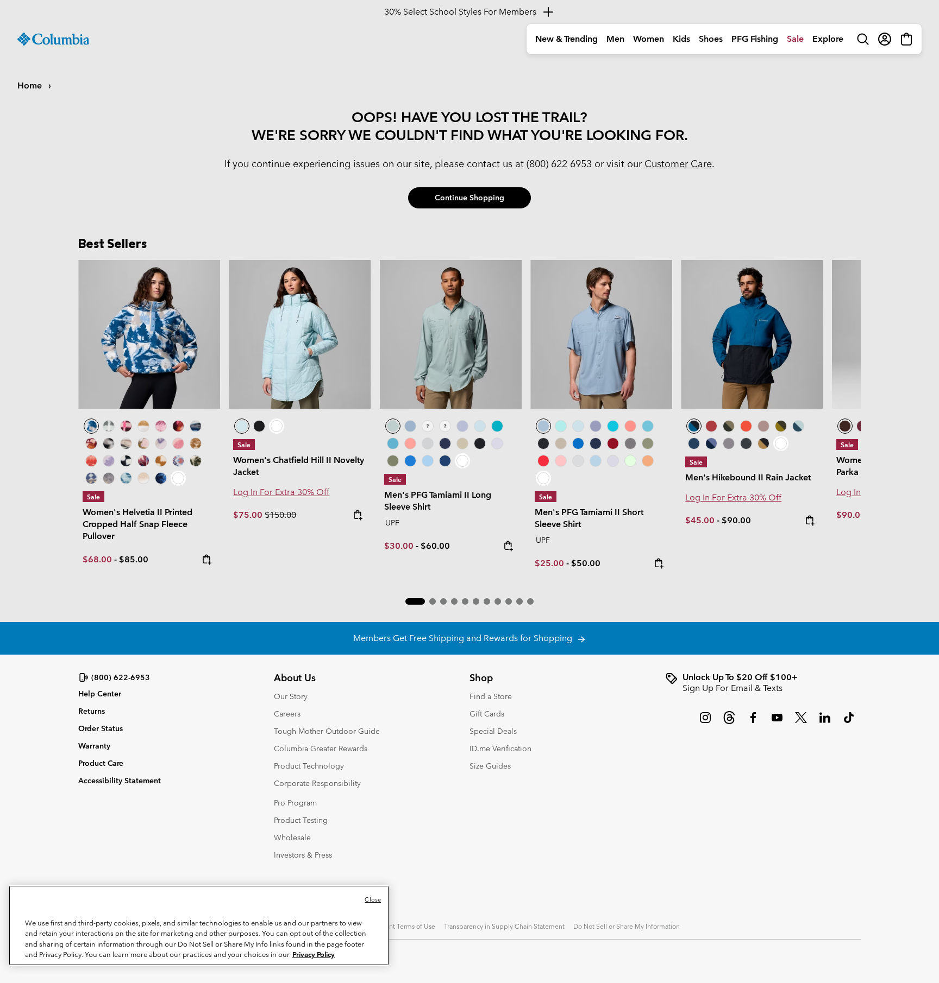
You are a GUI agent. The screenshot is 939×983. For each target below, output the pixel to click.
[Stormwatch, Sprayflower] (108, 460)
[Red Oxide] (711, 426)
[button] (415, 601)
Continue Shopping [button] (469, 197)
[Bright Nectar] (647, 460)
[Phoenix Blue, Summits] (195, 426)
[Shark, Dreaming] (108, 478)
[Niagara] (451, 334)
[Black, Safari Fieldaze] (259, 426)
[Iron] (763, 426)
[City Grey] (630, 443)
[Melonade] (410, 443)
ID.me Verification (500, 748)
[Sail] (427, 460)
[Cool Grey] (427, 443)
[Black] (479, 443)
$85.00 (133, 559)
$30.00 (399, 546)
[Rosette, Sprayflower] (178, 443)
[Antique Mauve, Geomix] (143, 460)
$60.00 (435, 546)
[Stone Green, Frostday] (195, 460)
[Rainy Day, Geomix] (178, 460)
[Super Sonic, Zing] (746, 426)
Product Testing (301, 820)
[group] (763, 683)
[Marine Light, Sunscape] (126, 478)
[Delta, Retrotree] (195, 443)
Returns (91, 711)
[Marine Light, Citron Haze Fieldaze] (300, 334)
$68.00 (97, 559)
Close (373, 899)
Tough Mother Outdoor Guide (327, 731)
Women (648, 39)
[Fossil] (462, 443)
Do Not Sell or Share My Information (626, 926)
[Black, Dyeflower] (108, 443)
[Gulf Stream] (427, 426)
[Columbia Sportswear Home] (53, 39)
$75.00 (249, 515)
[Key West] (630, 460)
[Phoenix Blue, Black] (752, 334)
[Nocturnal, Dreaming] (160, 478)
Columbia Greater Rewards (320, 748)
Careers (287, 714)
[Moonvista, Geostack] (126, 426)
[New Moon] (462, 426)
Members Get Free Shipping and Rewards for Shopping (465, 638)
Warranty (94, 746)
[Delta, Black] (763, 443)
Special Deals (493, 731)
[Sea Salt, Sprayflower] (143, 478)
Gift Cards (487, 714)
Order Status (100, 728)
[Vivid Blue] (410, 460)
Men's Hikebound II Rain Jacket (748, 477)
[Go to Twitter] (801, 723)
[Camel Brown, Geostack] (160, 460)
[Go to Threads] (729, 723)
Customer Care (678, 163)
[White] (497, 443)
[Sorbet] (445, 426)
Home (30, 85)
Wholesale (292, 837)
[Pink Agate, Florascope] (143, 443)
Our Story (291, 696)
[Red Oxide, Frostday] (91, 443)
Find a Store (491, 696)
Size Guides (490, 766)
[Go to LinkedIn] (825, 723)
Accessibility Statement (119, 780)
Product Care (100, 763)
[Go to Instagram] (705, 723)
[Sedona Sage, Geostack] (108, 426)
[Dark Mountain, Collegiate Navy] (711, 443)
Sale (795, 39)
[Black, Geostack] (126, 460)
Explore (827, 39)
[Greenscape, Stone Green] (728, 426)
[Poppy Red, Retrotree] (91, 460)
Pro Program (295, 803)
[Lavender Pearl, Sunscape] (160, 443)
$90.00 (736, 520)
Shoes (711, 39)
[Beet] (613, 443)
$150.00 (280, 515)
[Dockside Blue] (410, 426)
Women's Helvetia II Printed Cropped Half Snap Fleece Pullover (137, 524)
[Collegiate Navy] (445, 443)
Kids (681, 39)
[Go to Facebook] (753, 723)
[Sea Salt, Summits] (143, 426)
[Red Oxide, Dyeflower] (178, 426)
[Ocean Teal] (497, 426)
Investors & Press (303, 855)
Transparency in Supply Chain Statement (504, 926)
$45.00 (700, 520)
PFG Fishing (754, 39)
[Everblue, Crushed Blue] (798, 426)
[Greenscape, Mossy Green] (780, 426)
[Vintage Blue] (392, 443)
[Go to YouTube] (777, 723)
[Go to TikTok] (849, 723)
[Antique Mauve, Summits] (160, 426)
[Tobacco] (845, 426)
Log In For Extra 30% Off (281, 492)
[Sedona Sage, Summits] (126, 443)
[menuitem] (566, 39)
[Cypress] (392, 460)
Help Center (99, 694)
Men (615, 39)
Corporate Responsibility (317, 783)
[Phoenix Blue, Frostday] (149, 334)
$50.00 (585, 563)
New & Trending (566, 39)
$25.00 (549, 563)
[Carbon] (445, 460)
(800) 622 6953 (559, 163)
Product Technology (309, 766)
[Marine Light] (479, 426)
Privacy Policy (313, 954)
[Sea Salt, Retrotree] (91, 478)
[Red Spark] (543, 460)
